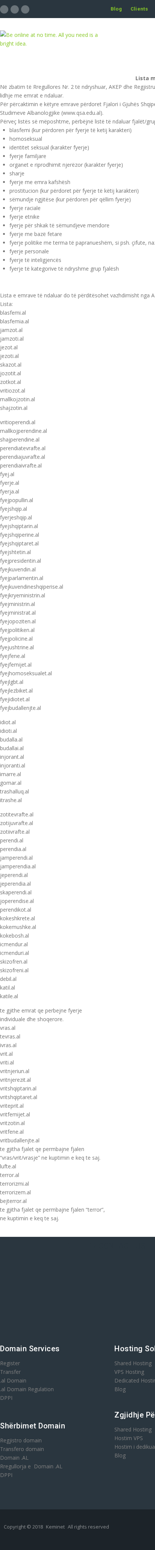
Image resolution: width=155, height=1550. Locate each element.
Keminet (55, 1526)
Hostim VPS (128, 1438)
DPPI (6, 1397)
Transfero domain (22, 1449)
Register (10, 1363)
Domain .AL (14, 1457)
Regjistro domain (21, 1440)
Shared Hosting (133, 1363)
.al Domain (13, 1380)
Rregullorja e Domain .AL (31, 1466)
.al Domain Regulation (27, 1389)
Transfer (10, 1371)
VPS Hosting (129, 1371)
